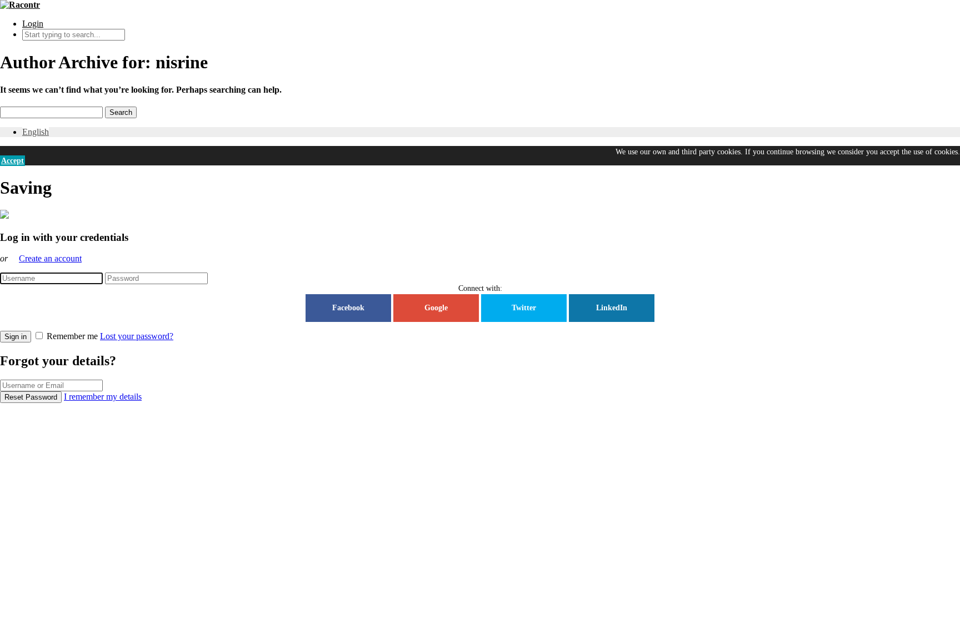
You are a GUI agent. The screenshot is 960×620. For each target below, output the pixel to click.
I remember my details (103, 396)
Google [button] (436, 308)
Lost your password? (136, 336)
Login (32, 23)
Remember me (72, 336)
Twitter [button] (524, 308)
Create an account (50, 258)
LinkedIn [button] (611, 308)
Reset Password (30, 397)
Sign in (15, 336)
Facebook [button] (348, 308)
